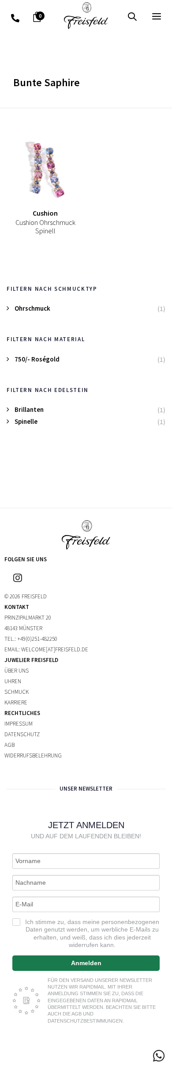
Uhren (12, 681)
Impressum (18, 723)
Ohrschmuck (32, 308)
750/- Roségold (37, 359)
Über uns (16, 670)
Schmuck (16, 692)
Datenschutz (22, 734)
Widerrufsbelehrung (33, 755)
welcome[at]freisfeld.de (54, 649)
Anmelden (86, 962)
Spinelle (26, 421)
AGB (9, 745)
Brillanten (29, 409)
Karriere (15, 702)
